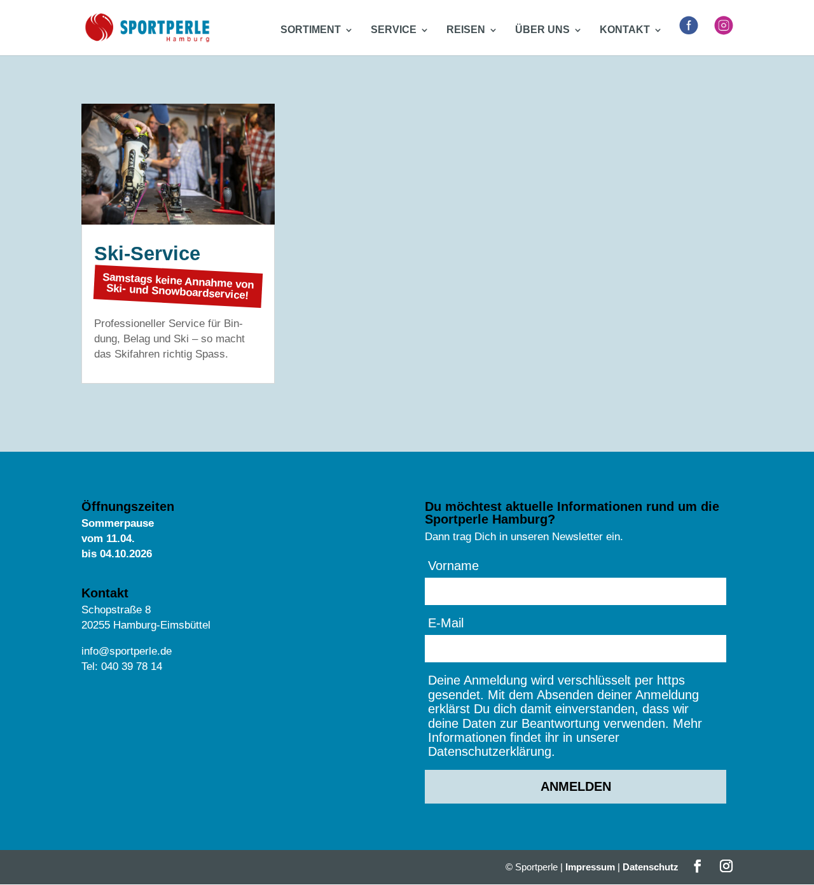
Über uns (542, 30)
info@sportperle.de (126, 651)
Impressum (590, 866)
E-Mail (446, 623)
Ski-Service (147, 253)
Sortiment (310, 30)
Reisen (465, 30)
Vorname (453, 566)
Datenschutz (651, 866)
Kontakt (625, 30)
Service (394, 30)
